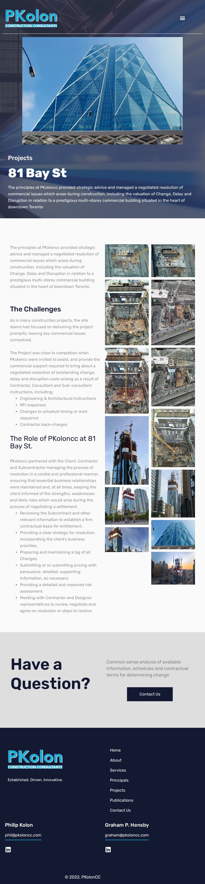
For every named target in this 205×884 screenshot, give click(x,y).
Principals (119, 780)
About (116, 760)
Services (118, 770)
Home (115, 750)
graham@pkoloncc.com (127, 835)
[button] (182, 18)
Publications (121, 800)
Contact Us (120, 810)
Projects (117, 790)
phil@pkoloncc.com (23, 835)
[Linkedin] (8, 849)
